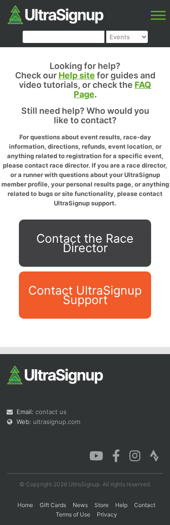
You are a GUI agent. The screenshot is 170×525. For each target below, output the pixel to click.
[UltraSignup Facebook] (116, 455)
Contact (144, 504)
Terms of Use (73, 514)
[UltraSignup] (55, 14)
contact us (51, 411)
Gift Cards (53, 504)
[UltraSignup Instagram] (135, 455)
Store (101, 504)
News (80, 504)
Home (25, 504)
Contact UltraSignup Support (85, 295)
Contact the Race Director (85, 243)
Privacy (107, 514)
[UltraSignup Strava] (154, 455)
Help (121, 504)
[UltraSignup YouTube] (96, 455)
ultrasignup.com (56, 421)
